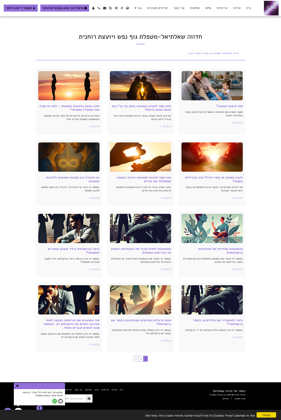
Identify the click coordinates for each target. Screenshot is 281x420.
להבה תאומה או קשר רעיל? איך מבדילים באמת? (214, 179)
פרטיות (225, 398)
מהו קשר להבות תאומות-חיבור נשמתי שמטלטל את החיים (144, 179)
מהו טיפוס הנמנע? (229, 106)
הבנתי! (266, 415)
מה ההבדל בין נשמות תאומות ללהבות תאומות (73, 179)
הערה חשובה (239, 398)
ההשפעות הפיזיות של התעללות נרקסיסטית (220, 251)
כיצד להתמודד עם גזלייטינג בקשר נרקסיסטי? (218, 322)
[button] (121, 8)
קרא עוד (238, 123)
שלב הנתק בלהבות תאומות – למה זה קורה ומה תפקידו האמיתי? (69, 108)
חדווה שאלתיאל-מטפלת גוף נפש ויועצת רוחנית (213, 53)
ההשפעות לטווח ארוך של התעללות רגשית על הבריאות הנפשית (141, 251)
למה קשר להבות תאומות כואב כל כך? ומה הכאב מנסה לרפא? (141, 108)
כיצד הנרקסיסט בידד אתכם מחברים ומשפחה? (74, 251)
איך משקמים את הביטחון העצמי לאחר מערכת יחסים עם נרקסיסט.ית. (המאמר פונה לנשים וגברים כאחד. (71, 324)
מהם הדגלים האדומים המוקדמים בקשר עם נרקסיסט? (141, 322)
